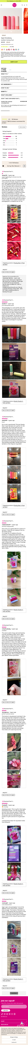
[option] (10, 70)
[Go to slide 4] (16, 32)
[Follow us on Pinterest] (10, 1014)
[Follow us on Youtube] (12, 1014)
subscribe (5, 1010)
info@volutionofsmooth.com (10, 287)
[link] (5, 119)
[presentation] (14, 214)
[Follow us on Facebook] (7, 1014)
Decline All (14, 1042)
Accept (14, 1039)
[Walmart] (10, 70)
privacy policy (12, 1029)
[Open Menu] (1, 5)
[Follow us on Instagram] (5, 1014)
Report (13, 272)
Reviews (15, 119)
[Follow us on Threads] (15, 1014)
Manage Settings (14, 1037)
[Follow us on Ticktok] (2, 1014)
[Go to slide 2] (13, 32)
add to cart (14, 62)
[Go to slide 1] (11, 32)
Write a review (23, 127)
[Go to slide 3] (14, 32)
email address (5, 1006)
